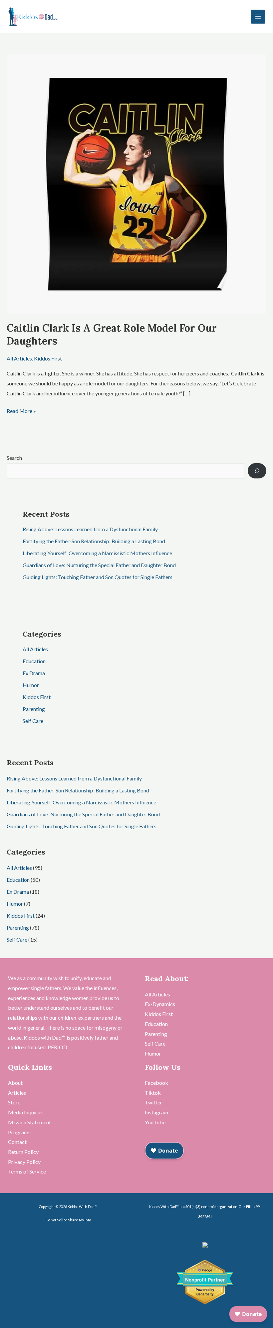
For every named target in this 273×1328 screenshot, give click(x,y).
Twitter (153, 1102)
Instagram (156, 1112)
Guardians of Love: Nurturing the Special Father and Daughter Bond (99, 565)
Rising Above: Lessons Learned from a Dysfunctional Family (90, 529)
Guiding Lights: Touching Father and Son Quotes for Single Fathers (97, 577)
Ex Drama (34, 673)
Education (34, 661)
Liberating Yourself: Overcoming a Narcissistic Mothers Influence (97, 553)
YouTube (155, 1122)
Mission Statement (29, 1122)
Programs (19, 1132)
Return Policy (23, 1152)
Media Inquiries (26, 1112)
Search (14, 458)
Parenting (34, 709)
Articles (17, 1092)
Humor (31, 685)
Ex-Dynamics (160, 1004)
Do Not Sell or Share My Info (68, 1220)
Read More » (21, 410)
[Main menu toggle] (258, 17)
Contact (17, 1142)
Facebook (156, 1082)
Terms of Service (27, 1171)
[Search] (257, 470)
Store (14, 1102)
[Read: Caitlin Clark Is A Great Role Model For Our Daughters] (136, 183)
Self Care (33, 721)
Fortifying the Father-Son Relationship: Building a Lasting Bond (94, 541)
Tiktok (153, 1092)
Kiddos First (48, 358)
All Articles (19, 358)
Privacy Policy (24, 1162)
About (15, 1082)
